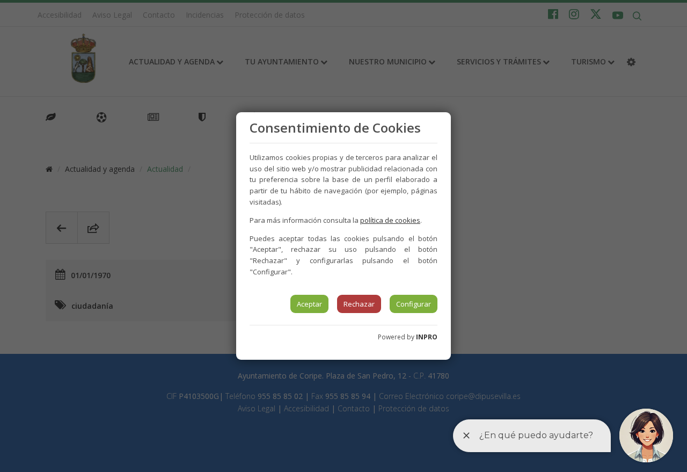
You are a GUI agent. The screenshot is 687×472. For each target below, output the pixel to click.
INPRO (426, 337)
